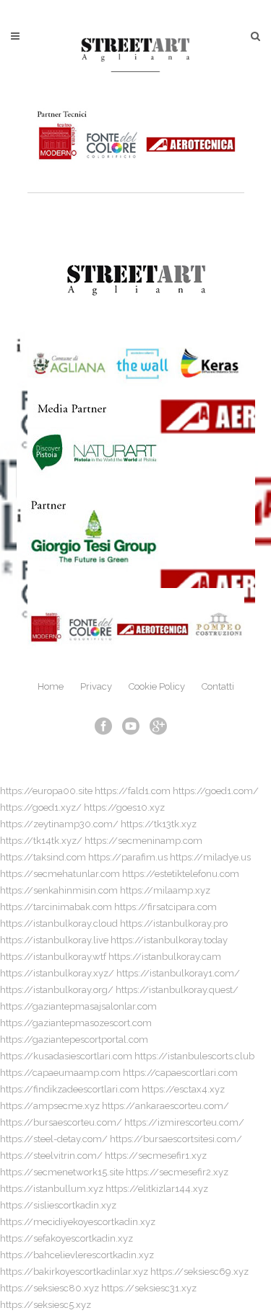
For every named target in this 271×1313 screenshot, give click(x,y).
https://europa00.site (46, 790)
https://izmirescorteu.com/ (184, 1122)
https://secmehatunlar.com (60, 873)
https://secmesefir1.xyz (156, 1155)
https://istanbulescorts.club (194, 1056)
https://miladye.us (210, 857)
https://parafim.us (128, 857)
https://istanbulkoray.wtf (53, 956)
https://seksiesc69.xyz (199, 1271)
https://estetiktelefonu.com (180, 873)
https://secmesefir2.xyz (177, 1172)
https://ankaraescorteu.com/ (165, 1105)
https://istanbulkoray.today (169, 940)
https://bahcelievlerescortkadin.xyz (77, 1255)
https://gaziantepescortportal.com (74, 1039)
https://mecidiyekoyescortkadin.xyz (77, 1221)
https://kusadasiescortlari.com (66, 1056)
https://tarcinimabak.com (56, 907)
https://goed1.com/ (216, 790)
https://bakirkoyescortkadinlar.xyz (74, 1271)
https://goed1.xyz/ (41, 807)
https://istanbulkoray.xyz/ (57, 973)
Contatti (218, 686)
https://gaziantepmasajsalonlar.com (78, 1006)
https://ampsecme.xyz (50, 1105)
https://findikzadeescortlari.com (69, 1089)
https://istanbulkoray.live (54, 940)
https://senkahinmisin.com (59, 890)
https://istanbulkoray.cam (164, 956)
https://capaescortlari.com (180, 1072)
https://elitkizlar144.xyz (157, 1188)
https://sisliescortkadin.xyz (58, 1205)
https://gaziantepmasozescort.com (76, 1023)
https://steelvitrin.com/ (51, 1155)
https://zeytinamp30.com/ (59, 824)
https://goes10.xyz (124, 807)
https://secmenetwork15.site (62, 1172)
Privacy (96, 686)
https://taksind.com (43, 857)
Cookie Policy (157, 686)
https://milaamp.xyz (165, 890)
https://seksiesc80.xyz (49, 1288)
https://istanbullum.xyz (51, 1188)
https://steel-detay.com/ (54, 1139)
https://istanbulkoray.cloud (59, 923)
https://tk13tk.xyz (159, 824)
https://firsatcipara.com (165, 907)
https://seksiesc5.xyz (45, 1304)
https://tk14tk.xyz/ (41, 840)
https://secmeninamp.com (143, 840)
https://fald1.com (133, 790)
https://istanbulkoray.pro (174, 923)
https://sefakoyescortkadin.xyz (66, 1238)
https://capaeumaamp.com (60, 1072)
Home (51, 686)
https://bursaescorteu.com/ (61, 1122)
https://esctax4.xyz (183, 1089)
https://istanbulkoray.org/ (56, 989)
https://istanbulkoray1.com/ (178, 973)
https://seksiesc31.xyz (149, 1288)
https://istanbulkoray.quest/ (177, 989)
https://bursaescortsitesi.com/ (176, 1139)
